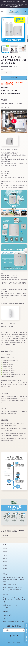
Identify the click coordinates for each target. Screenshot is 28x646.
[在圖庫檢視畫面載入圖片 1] (5, 49)
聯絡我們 (5, 568)
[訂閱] (23, 630)
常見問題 (5, 562)
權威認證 (5, 551)
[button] (2, 11)
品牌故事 (5, 548)
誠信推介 (5, 555)
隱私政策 (5, 565)
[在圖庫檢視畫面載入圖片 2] (14, 49)
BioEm (12, 642)
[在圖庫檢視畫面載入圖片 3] (22, 49)
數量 (2, 69)
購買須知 (5, 558)
